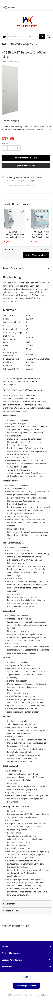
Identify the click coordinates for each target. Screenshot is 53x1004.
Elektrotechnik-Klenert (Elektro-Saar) (21, 995)
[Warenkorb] (48, 36)
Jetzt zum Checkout (26, 165)
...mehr (48, 129)
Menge (5, 142)
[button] (4, 36)
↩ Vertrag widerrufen (26, 985)
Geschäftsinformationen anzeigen (21, 185)
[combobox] (25, 36)
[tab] (26, 268)
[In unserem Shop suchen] (42, 36)
